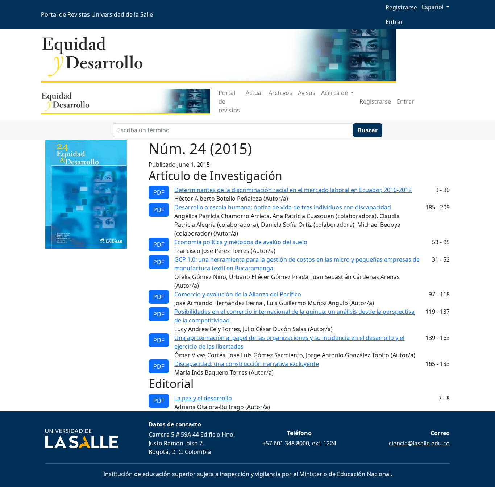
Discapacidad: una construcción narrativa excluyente (246, 364)
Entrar (394, 22)
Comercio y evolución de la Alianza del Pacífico (237, 294)
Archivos (280, 93)
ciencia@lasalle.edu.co (419, 443)
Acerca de (335, 93)
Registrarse (401, 7)
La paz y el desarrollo (203, 398)
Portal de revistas (229, 101)
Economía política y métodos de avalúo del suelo (240, 242)
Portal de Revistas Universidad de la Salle (97, 14)
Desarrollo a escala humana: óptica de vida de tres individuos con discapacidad (282, 207)
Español (437, 7)
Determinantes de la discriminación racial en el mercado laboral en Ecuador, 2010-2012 (293, 190)
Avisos (306, 93)
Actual (254, 93)
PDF (158, 192)
